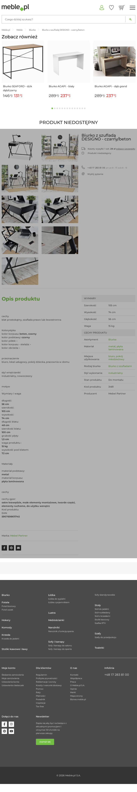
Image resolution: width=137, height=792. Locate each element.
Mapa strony (76, 696)
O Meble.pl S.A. (77, 685)
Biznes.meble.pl (78, 699)
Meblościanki (56, 620)
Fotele (5, 602)
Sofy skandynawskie (105, 595)
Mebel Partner (19, 535)
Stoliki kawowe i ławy (15, 649)
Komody (7, 627)
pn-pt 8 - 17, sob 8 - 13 (107, 167)
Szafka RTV (100, 623)
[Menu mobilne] (132, 8)
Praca (73, 682)
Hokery (6, 620)
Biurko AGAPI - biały (61, 86)
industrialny (115, 372)
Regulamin (41, 675)
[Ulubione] (111, 7)
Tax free (40, 706)
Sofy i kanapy (56, 641)
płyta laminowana (115, 348)
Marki (73, 692)
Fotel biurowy (9, 606)
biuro (111, 356)
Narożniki (54, 627)
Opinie (73, 689)
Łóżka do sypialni (56, 599)
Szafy (98, 633)
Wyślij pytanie (95, 174)
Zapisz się (45, 742)
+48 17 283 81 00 (116, 674)
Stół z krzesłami (102, 616)
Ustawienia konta (10, 682)
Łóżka (51, 595)
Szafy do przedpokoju (105, 637)
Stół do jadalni (102, 609)
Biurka (112, 339)
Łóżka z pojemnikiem (59, 602)
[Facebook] (4, 724)
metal (111, 346)
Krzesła (6, 634)
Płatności (40, 696)
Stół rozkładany (102, 612)
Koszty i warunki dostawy (49, 685)
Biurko (6, 595)
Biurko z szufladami (120, 366)
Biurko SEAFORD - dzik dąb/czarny (17, 88)
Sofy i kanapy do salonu (60, 645)
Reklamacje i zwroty (46, 682)
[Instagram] (11, 724)
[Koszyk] (122, 7)
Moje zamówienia (10, 678)
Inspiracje (40, 703)
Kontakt (74, 675)
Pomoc (39, 689)
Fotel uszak (7, 609)
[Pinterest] (4, 731)
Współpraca (76, 678)
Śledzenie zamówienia (13, 675)
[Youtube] (11, 731)
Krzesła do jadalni (10, 638)
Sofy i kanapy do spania (60, 649)
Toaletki (99, 647)
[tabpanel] (23, 69)
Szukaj (130, 19)
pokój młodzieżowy (116, 358)
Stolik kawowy (102, 619)
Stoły (98, 605)
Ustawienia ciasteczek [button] (13, 685)
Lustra (51, 612)
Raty (38, 692)
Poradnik (40, 699)
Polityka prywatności (46, 678)
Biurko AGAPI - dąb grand (111, 86)
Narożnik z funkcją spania (61, 631)
